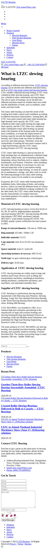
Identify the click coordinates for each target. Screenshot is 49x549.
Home (13, 30)
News (9, 50)
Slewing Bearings (19, 35)
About (9, 52)
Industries (11, 47)
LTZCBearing (23, 541)
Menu (3, 23)
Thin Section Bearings (21, 38)
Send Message (8, 520)
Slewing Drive (18, 43)
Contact (10, 57)
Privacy (13, 544)
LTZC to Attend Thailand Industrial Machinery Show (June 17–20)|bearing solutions (23, 430)
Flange (15, 45)
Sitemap (27, 544)
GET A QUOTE (8, 62)
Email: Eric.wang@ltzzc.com (19, 468)
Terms (20, 544)
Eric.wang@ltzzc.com (26, 7)
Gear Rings (17, 40)
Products (10, 33)
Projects (10, 55)
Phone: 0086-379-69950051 (19, 470)
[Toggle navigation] (2, 5)
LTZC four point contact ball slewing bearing (27, 90)
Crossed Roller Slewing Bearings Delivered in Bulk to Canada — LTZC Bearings (22, 408)
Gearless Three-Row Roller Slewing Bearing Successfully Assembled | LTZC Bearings (23, 387)
